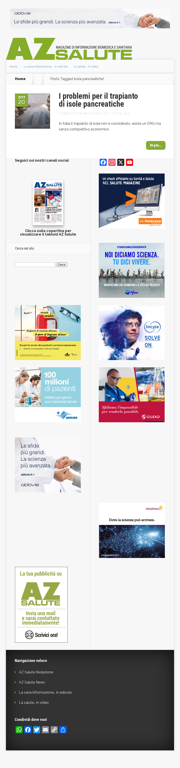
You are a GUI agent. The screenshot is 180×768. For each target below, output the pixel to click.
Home (13, 66)
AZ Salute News (32, 682)
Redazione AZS (95, 113)
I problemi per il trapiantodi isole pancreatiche (98, 100)
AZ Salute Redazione (36, 672)
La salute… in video (86, 66)
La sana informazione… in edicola (45, 66)
